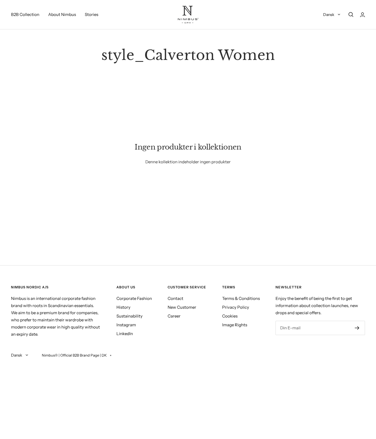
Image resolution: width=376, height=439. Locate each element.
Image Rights (234, 324)
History (123, 307)
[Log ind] (362, 14)
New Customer (182, 307)
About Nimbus (62, 14)
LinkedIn (124, 333)
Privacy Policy (235, 307)
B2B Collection (25, 14)
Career (174, 316)
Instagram (126, 324)
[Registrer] (357, 328)
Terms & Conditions (241, 298)
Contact (175, 298)
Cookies (230, 316)
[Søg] (350, 14)
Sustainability (129, 316)
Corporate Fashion (134, 298)
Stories (91, 14)
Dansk (329, 14)
